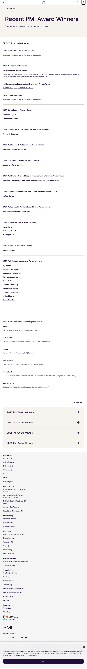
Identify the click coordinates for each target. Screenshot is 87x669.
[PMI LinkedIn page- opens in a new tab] (21, 637)
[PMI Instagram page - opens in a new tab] (13, 637)
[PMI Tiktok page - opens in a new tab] (26, 637)
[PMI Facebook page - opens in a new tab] (4, 637)
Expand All (77, 402)
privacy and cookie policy (12, 655)
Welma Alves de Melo (11, 277)
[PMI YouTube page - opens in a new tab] (17, 637)
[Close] (84, 647)
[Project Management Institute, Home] (43, 2)
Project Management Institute (10, 618)
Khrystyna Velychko (10, 118)
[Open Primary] (3, 2)
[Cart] (78, 2)
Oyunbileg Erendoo (10, 288)
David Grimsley (9, 300)
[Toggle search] (83, 2)
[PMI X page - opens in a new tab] (9, 637)
